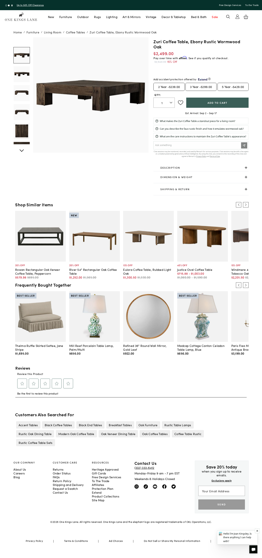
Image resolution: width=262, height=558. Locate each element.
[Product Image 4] (21, 131)
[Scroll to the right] (245, 204)
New (51, 17)
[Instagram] (137, 486)
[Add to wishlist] (180, 102)
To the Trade (252, 5)
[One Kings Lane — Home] (21, 16)
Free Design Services (230, 5)
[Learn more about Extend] (209, 79)
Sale (215, 17)
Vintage (151, 17)
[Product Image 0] (21, 55)
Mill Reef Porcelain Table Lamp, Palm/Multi (91, 347)
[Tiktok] (147, 486)
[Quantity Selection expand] (171, 102)
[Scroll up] (21, 148)
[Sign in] (237, 17)
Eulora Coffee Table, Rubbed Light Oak (147, 271)
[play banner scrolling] (12, 5)
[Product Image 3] (21, 112)
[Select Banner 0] (6, 5)
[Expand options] (246, 167)
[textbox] (164, 103)
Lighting (111, 17)
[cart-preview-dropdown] (246, 17)
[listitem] (28, 424)
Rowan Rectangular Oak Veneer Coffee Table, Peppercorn (37, 271)
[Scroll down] (21, 41)
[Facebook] (165, 486)
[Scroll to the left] (238, 204)
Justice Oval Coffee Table (194, 269)
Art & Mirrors (132, 17)
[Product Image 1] (21, 74)
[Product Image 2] (21, 93)
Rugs (97, 17)
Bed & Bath (199, 17)
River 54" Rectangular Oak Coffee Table (93, 271)
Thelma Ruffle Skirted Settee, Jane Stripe (39, 347)
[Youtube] (156, 486)
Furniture (65, 17)
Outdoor (83, 17)
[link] (200, 167)
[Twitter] (174, 486)
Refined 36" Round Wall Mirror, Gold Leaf (144, 347)
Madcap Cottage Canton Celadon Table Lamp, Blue (201, 347)
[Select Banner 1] (9, 5)
